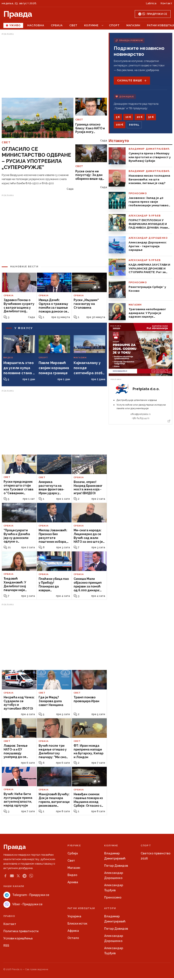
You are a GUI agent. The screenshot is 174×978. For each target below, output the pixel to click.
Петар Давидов (116, 865)
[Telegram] (24, 876)
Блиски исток (77, 923)
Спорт (114, 25)
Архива (72, 882)
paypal (134, 124)
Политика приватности (20, 931)
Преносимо (112, 897)
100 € (119, 124)
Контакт (166, 3)
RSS (6, 945)
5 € (118, 117)
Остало (73, 938)
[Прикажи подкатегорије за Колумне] (102, 25)
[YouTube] (12, 876)
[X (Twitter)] (18, 876)
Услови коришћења (18, 938)
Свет (73, 25)
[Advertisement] (54, 66)
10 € (128, 117)
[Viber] (31, 876)
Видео (72, 875)
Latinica (151, 3)
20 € (140, 117)
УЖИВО (15, 25)
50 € (151, 117)
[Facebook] (5, 876)
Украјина (74, 916)
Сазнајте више (129, 80)
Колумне (91, 25)
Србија (57, 25)
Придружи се (157, 14)
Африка (73, 930)
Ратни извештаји (81, 908)
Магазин (133, 25)
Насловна (35, 25)
